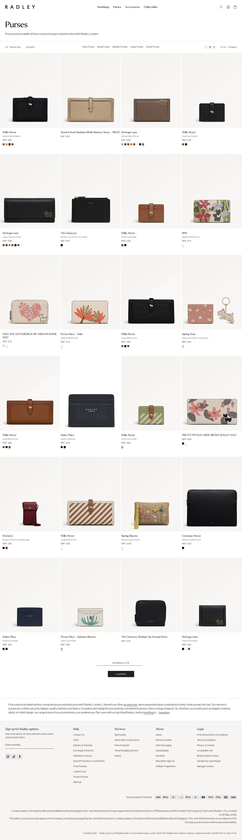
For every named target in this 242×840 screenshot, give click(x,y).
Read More (164, 712)
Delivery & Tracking (82, 745)
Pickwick (8, 535)
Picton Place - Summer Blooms (78, 636)
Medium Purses (120, 46)
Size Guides (120, 734)
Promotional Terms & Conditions (212, 734)
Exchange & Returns (83, 750)
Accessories (132, 7)
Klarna (118, 755)
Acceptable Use (205, 750)
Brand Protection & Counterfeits (89, 761)
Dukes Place (67, 435)
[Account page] (228, 7)
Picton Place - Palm (72, 334)
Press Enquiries (122, 745)
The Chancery (69, 233)
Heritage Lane (129, 132)
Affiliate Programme (165, 766)
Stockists (160, 755)
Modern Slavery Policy (208, 755)
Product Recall (80, 776)
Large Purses (136, 46)
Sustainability (162, 750)
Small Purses (103, 46)
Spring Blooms (129, 535)
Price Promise (80, 766)
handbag (148, 712)
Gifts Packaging (163, 745)
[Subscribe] (51, 745)
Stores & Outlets (164, 740)
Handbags (103, 7)
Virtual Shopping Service (126, 750)
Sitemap (77, 782)
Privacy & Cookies (206, 745)
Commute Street (191, 535)
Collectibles (151, 7)
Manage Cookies (205, 766)
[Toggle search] (221, 7)
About (159, 734)
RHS (184, 233)
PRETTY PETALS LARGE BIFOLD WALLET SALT (209, 435)
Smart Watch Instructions (127, 740)
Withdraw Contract (82, 755)
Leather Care (79, 771)
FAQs (76, 740)
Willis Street (9, 132)
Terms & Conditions (206, 740)
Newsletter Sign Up (165, 761)
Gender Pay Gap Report (209, 761)
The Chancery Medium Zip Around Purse (144, 636)
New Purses (88, 46)
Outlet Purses (152, 46)
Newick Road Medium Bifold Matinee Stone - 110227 (90, 132)
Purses (117, 7)
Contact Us (78, 734)
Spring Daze (189, 334)
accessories (130, 704)
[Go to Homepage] (20, 7)
